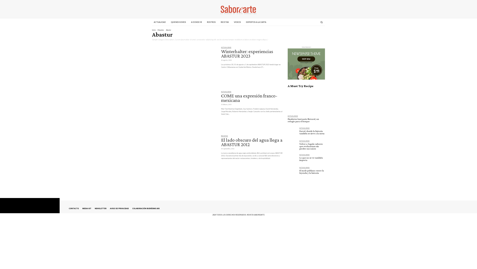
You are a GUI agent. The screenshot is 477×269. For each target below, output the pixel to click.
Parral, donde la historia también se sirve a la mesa (311, 132)
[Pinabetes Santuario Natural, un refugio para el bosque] (306, 101)
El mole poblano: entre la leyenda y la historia (311, 171)
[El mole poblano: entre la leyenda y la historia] (292, 171)
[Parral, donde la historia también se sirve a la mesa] (292, 132)
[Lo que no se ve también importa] (292, 158)
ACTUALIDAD (226, 47)
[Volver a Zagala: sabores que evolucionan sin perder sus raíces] (292, 145)
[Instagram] (306, 22)
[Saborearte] (238, 9)
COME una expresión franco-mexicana (249, 98)
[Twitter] (311, 22)
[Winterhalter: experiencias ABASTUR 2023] (184, 65)
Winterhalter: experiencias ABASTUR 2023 (247, 54)
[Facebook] (302, 22)
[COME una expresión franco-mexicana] (184, 109)
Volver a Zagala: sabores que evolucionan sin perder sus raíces (311, 146)
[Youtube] (316, 22)
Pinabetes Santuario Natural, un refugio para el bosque (303, 120)
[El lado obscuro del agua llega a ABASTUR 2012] (184, 154)
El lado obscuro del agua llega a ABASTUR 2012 (251, 142)
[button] (321, 22)
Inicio (154, 30)
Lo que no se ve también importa (311, 158)
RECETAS (224, 136)
